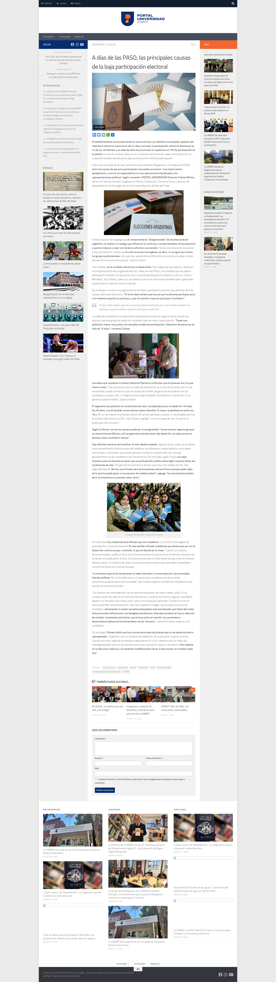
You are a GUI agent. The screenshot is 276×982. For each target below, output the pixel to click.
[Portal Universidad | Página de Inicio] (65, 20)
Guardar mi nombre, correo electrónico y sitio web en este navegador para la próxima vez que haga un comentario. (140, 781)
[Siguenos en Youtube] (81, 44)
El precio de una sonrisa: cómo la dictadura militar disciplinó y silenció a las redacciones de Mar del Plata (62, 197)
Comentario (100, 739)
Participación (143, 668)
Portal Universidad (164, 668)
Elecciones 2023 (109, 668)
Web (97, 768)
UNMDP (126, 672)
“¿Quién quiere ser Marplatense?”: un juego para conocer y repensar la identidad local (61, 152)
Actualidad (48, 36)
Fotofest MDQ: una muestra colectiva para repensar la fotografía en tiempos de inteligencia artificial (63, 129)
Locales (111, 44)
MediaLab (79, 36)
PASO (153, 668)
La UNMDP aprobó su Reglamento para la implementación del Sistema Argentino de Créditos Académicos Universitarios (217, 173)
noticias (133, 668)
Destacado (98, 44)
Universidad (64, 36)
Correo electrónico (154, 758)
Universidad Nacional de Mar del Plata (106, 672)
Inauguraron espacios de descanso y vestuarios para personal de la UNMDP (140, 710)
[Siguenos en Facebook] (72, 44)
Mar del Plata (123, 668)
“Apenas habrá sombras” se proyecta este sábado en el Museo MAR (217, 110)
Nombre (99, 758)
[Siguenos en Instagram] (77, 44)
